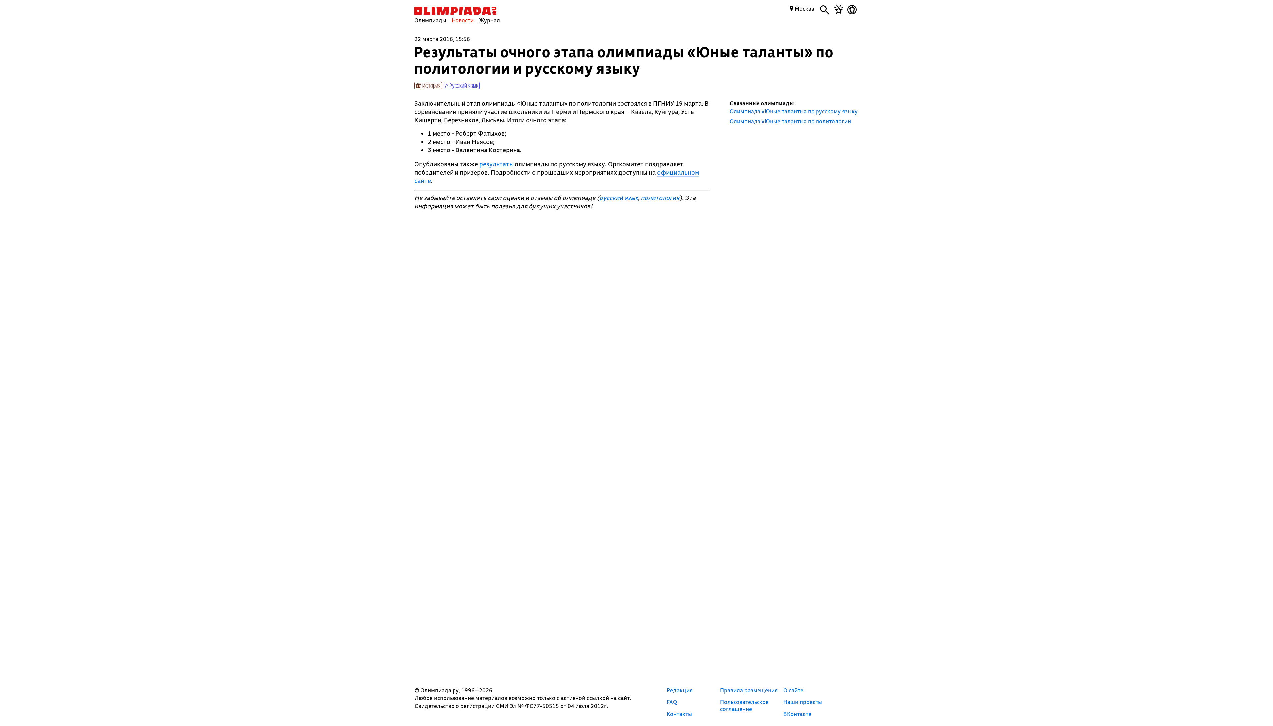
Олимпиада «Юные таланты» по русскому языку (794, 111)
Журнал (489, 20)
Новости (463, 20)
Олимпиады (430, 20)
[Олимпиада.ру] (455, 11)
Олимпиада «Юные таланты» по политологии (790, 121)
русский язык (618, 198)
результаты (496, 164)
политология (660, 198)
